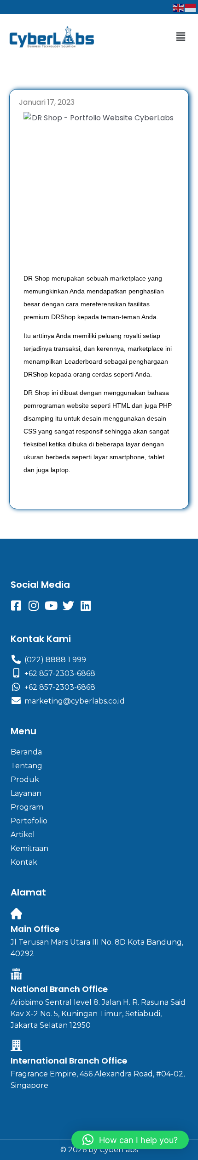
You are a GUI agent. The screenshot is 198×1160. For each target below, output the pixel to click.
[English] (179, 7)
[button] (181, 36)
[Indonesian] (191, 7)
